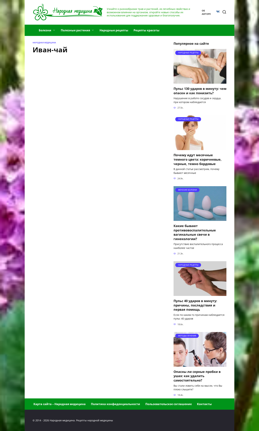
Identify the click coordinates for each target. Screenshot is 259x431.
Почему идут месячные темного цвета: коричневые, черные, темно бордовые (197, 159)
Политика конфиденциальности (115, 404)
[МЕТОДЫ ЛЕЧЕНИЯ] (200, 365)
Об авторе (206, 12)
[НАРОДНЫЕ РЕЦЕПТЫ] (200, 81)
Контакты (204, 404)
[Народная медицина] (33, 28)
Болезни (45, 30)
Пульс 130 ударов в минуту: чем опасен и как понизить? (200, 90)
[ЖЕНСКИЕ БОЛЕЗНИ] (200, 219)
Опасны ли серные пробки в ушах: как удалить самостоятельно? (197, 376)
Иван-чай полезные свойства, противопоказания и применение (118, 127)
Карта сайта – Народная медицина (59, 404)
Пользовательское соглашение (168, 404)
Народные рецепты (114, 30)
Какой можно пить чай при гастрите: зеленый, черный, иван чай (121, 80)
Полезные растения (75, 30)
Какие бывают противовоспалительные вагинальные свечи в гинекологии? (195, 232)
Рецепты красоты (146, 30)
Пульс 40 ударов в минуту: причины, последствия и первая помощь (195, 305)
